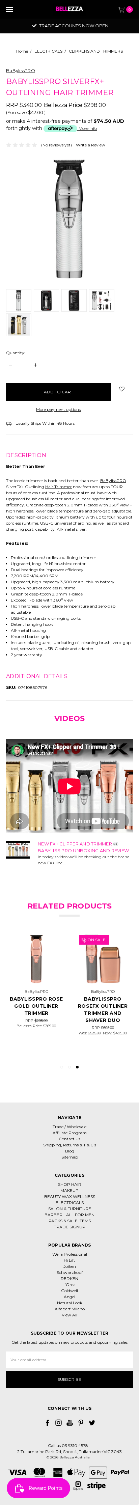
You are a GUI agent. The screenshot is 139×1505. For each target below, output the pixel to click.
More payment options (58, 409)
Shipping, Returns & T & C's (69, 1144)
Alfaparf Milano (70, 1308)
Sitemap (69, 1157)
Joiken (69, 1266)
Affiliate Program (70, 1132)
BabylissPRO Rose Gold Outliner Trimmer (36, 1006)
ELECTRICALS (70, 1202)
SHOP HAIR (69, 1184)
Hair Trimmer (58, 486)
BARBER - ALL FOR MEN (69, 1214)
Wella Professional (69, 1254)
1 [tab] (61, 1067)
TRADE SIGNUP (69, 1226)
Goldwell (69, 1290)
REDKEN (69, 1278)
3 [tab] (77, 1067)
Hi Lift (69, 1260)
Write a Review (90, 144)
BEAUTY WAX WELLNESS (69, 1196)
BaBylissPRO (113, 480)
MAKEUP (69, 1190)
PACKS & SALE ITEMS (70, 1220)
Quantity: (15, 352)
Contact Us (69, 1138)
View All (69, 1314)
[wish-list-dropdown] (122, 389)
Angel (69, 1296)
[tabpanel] (103, 995)
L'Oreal (69, 1284)
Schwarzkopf (70, 1272)
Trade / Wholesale (69, 1126)
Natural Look (69, 1302)
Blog (69, 1150)
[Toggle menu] (9, 9)
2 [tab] (69, 1067)
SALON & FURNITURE (69, 1208)
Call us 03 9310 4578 (68, 1445)
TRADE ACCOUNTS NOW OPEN (72, 25)
